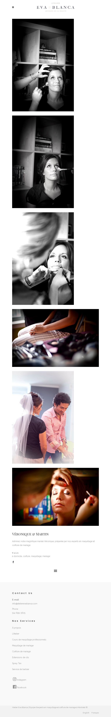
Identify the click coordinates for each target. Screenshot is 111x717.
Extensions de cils (20, 657)
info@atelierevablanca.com (24, 603)
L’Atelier (15, 634)
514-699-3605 (18, 613)
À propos (16, 628)
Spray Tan (16, 663)
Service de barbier (20, 669)
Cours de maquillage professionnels (29, 639)
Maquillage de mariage (23, 645)
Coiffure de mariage (21, 651)
